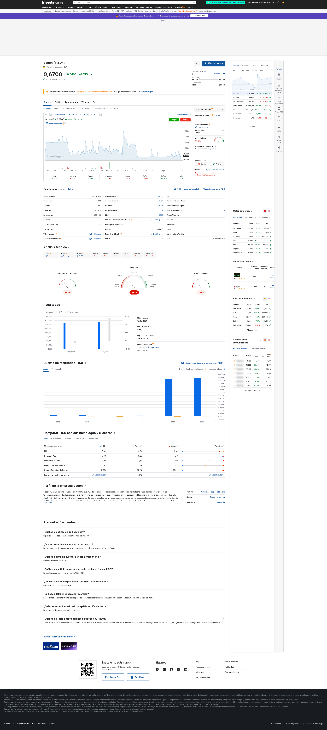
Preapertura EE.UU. (87, 11)
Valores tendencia (242, 298)
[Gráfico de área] (50, 114)
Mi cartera (200, 672)
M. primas (245, 65)
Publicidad (229, 667)
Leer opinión (272, 276)
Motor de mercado (242, 211)
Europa (155, 11)
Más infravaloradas (240, 349)
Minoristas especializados (213, 492)
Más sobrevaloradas (258, 349)
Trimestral (56, 369)
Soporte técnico (232, 672)
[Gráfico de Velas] (46, 114)
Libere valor (217, 74)
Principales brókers (243, 261)
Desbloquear (100, 475)
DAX (235, 110)
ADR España (138, 11)
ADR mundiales (126, 11)
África (174, 11)
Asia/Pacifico (165, 11)
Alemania (221, 502)
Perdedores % (264, 217)
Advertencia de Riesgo (314, 724)
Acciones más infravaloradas (240, 341)
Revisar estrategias (145, 92)
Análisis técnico (55, 247)
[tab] (50, 255)
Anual (46, 369)
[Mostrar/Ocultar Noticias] (100, 114)
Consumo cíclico (217, 497)
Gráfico (58, 102)
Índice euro (237, 118)
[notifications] (278, 2)
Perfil (56, 108)
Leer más (47, 502)
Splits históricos (85, 108)
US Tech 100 (238, 102)
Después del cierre (103, 11)
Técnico (85, 102)
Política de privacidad (293, 724)
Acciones (47, 11)
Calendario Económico (144, 7)
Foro (95, 102)
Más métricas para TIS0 (214, 189)
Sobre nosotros (231, 662)
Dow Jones (237, 106)
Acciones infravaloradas (207, 11)
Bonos (255, 65)
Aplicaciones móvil (203, 667)
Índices (236, 65)
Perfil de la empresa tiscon (63, 486)
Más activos (237, 217)
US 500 (236, 97)
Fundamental (71, 102)
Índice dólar (237, 114)
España (75, 11)
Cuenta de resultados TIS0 (63, 363)
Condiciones (276, 724)
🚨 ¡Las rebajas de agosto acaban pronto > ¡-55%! (226, 2)
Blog (198, 662)
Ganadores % (250, 217)
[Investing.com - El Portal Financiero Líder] (52, 2)
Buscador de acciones (163, 7)
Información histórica (68, 108)
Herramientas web (203, 677)
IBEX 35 (236, 93)
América (148, 11)
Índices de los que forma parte (106, 108)
